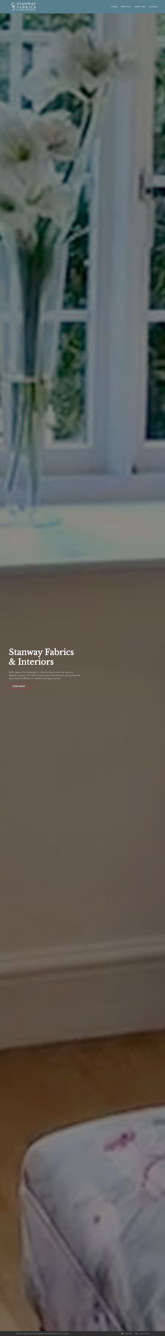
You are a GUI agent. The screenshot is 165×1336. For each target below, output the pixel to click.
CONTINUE (18, 686)
